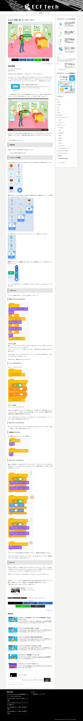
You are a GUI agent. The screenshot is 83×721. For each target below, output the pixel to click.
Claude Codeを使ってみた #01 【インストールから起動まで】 (17, 703)
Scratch (10, 597)
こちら (38, 574)
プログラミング (24, 597)
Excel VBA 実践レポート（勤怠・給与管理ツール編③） (17, 708)
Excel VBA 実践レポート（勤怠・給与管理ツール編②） (17, 712)
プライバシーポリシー (73, 719)
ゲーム (37, 597)
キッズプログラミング (16, 597)
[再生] (9, 129)
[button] (45, 60)
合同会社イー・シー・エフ (39, 694)
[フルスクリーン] (46, 129)
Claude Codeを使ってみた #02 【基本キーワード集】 (17, 699)
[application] (28, 115)
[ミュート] (45, 129)
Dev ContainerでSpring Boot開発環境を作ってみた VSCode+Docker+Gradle (17, 695)
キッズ (34, 597)
